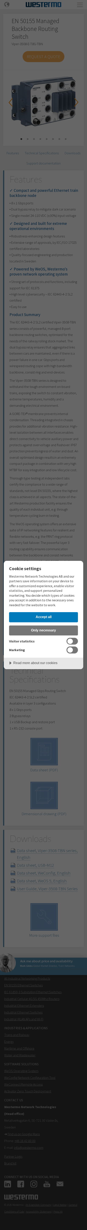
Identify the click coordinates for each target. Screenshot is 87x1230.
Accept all (44, 617)
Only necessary (43, 630)
